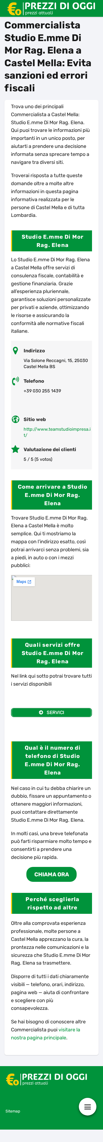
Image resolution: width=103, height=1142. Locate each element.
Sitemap (12, 1111)
